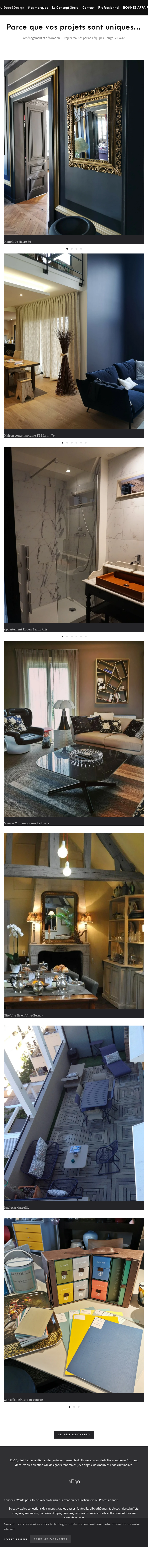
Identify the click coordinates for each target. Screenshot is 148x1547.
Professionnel (108, 7)
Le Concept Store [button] (65, 7)
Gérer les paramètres (50, 1539)
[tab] (67, 249)
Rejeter (22, 1539)
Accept (9, 1539)
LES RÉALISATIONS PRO (74, 1434)
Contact (88, 7)
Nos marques (38, 7)
